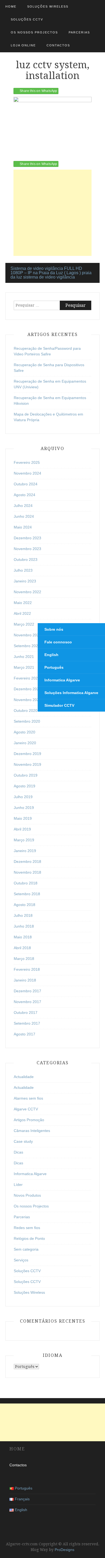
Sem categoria (26, 1249)
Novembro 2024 (27, 473)
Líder (18, 1184)
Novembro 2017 (27, 1002)
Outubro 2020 (25, 710)
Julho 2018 (23, 915)
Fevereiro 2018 (27, 969)
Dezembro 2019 (27, 753)
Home (10, 6)
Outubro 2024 (25, 484)
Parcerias (79, 32)
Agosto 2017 (24, 1034)
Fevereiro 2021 (27, 678)
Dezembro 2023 (27, 538)
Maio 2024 (23, 527)
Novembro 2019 (27, 764)
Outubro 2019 (25, 775)
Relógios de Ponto (29, 1238)
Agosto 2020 (24, 732)
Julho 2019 (23, 797)
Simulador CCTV (59, 705)
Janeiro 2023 (25, 581)
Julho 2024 (23, 505)
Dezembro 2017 (27, 991)
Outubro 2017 (25, 1012)
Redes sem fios (27, 1228)
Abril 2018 (22, 948)
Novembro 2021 (27, 635)
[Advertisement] (52, 213)
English (51, 655)
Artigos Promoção (29, 1120)
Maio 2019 (23, 818)
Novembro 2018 (27, 872)
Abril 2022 (22, 613)
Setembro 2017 (27, 1023)
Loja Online (23, 45)
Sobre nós (53, 629)
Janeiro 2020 (25, 743)
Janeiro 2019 (25, 851)
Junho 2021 (24, 656)
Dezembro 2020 (27, 689)
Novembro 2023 (27, 549)
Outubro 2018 (25, 883)
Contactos (58, 45)
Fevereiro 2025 (27, 462)
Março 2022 (24, 624)
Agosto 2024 (24, 495)
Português (54, 667)
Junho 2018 (24, 926)
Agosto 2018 (24, 904)
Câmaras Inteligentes (32, 1130)
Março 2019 (24, 840)
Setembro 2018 (27, 894)
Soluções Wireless (47, 6)
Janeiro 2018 (25, 980)
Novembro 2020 (27, 700)
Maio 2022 (23, 602)
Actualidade (24, 1077)
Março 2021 (24, 667)
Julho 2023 (23, 570)
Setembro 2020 (27, 721)
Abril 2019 (22, 829)
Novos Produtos (27, 1195)
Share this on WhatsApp (38, 91)
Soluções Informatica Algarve (71, 693)
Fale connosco (58, 642)
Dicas (18, 1152)
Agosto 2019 (24, 786)
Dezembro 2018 (27, 861)
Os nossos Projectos (34, 32)
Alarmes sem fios (28, 1098)
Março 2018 (24, 958)
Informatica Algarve (30, 1174)
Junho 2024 (24, 516)
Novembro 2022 (27, 592)
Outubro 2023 (25, 559)
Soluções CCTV (27, 19)
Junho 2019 (24, 807)
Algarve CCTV (26, 1109)
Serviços (21, 1260)
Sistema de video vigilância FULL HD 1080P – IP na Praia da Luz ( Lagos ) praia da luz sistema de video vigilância (51, 272)
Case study (23, 1141)
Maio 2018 (23, 937)
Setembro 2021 (27, 646)
